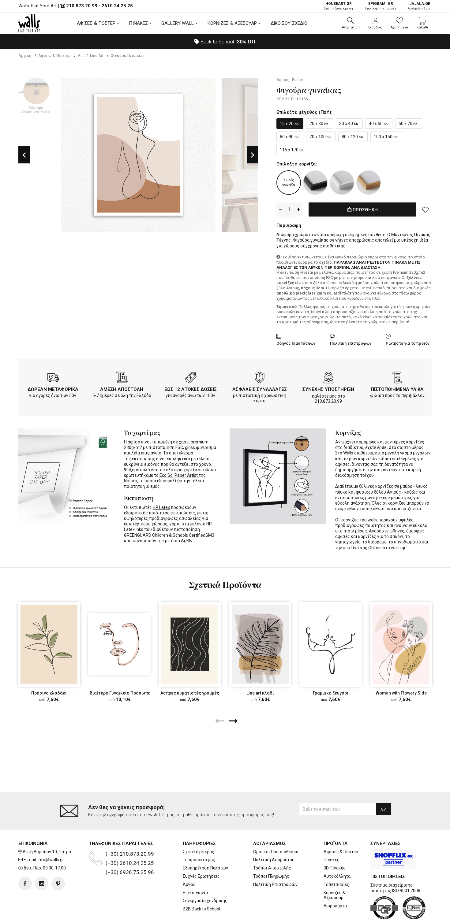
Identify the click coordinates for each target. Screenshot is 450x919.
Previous (24, 155)
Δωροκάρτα (335, 905)
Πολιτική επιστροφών (350, 343)
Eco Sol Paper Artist (179, 475)
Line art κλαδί (260, 693)
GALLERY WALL (177, 23)
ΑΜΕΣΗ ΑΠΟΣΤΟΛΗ (121, 389)
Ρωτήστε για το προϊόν (407, 343)
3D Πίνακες (335, 867)
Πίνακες (331, 859)
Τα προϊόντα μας (199, 859)
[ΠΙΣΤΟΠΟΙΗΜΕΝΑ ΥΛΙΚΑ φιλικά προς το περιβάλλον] (397, 378)
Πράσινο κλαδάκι (49, 693)
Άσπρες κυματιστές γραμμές (189, 693)
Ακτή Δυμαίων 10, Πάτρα (47, 851)
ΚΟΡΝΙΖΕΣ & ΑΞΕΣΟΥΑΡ (232, 23)
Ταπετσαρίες (336, 884)
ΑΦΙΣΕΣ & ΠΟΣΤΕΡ (96, 23)
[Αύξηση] (298, 210)
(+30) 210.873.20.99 (130, 854)
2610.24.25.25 (117, 6)
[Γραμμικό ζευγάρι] (330, 644)
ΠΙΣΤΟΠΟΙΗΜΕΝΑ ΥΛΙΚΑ (397, 389)
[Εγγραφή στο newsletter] (383, 809)
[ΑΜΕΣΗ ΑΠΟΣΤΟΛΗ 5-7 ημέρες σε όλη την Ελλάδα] (122, 378)
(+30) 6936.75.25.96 (130, 872)
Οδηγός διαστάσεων (295, 343)
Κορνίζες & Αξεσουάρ (334, 895)
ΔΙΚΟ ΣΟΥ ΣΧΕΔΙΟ (289, 23)
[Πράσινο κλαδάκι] (49, 644)
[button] (351, 23)
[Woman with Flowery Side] (401, 644)
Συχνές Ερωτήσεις (201, 876)
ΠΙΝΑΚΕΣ (138, 23)
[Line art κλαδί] (260, 644)
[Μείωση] (280, 210)
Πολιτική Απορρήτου (273, 859)
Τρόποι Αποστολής (272, 867)
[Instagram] (41, 883)
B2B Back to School (201, 908)
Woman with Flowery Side (401, 693)
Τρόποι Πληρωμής (271, 876)
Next (252, 155)
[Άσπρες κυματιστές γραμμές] (190, 644)
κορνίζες (415, 441)
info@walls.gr (51, 859)
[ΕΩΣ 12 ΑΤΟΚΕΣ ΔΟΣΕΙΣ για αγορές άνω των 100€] (191, 378)
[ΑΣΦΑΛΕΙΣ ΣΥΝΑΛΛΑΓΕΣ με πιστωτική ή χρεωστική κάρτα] (259, 378)
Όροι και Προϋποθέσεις (276, 851)
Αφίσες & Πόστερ (341, 851)
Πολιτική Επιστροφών (275, 884)
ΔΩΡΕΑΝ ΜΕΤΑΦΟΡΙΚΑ (53, 389)
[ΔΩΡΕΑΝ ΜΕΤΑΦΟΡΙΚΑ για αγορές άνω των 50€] (53, 378)
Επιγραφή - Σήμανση (380, 6)
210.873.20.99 (81, 6)
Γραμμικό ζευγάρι (330, 693)
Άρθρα (189, 884)
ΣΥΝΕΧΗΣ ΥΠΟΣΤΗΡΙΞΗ (328, 389)
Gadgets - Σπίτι (420, 6)
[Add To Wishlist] (425, 209)
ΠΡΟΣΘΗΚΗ (364, 210)
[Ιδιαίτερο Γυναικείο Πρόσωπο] (119, 644)
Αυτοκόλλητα (337, 876)
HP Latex (161, 507)
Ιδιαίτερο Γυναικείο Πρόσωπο (119, 693)
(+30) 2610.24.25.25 (130, 863)
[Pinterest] (58, 883)
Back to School (227, 42)
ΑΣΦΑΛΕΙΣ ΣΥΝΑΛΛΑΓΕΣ (259, 389)
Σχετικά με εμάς (198, 851)
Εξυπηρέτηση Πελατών (205, 867)
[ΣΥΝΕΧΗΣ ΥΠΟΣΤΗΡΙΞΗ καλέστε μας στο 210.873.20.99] (328, 378)
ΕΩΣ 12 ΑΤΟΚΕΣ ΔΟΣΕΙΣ (190, 389)
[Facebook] (25, 883)
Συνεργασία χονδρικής (205, 900)
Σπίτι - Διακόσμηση (338, 6)
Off (245, 42)
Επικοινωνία (195, 892)
